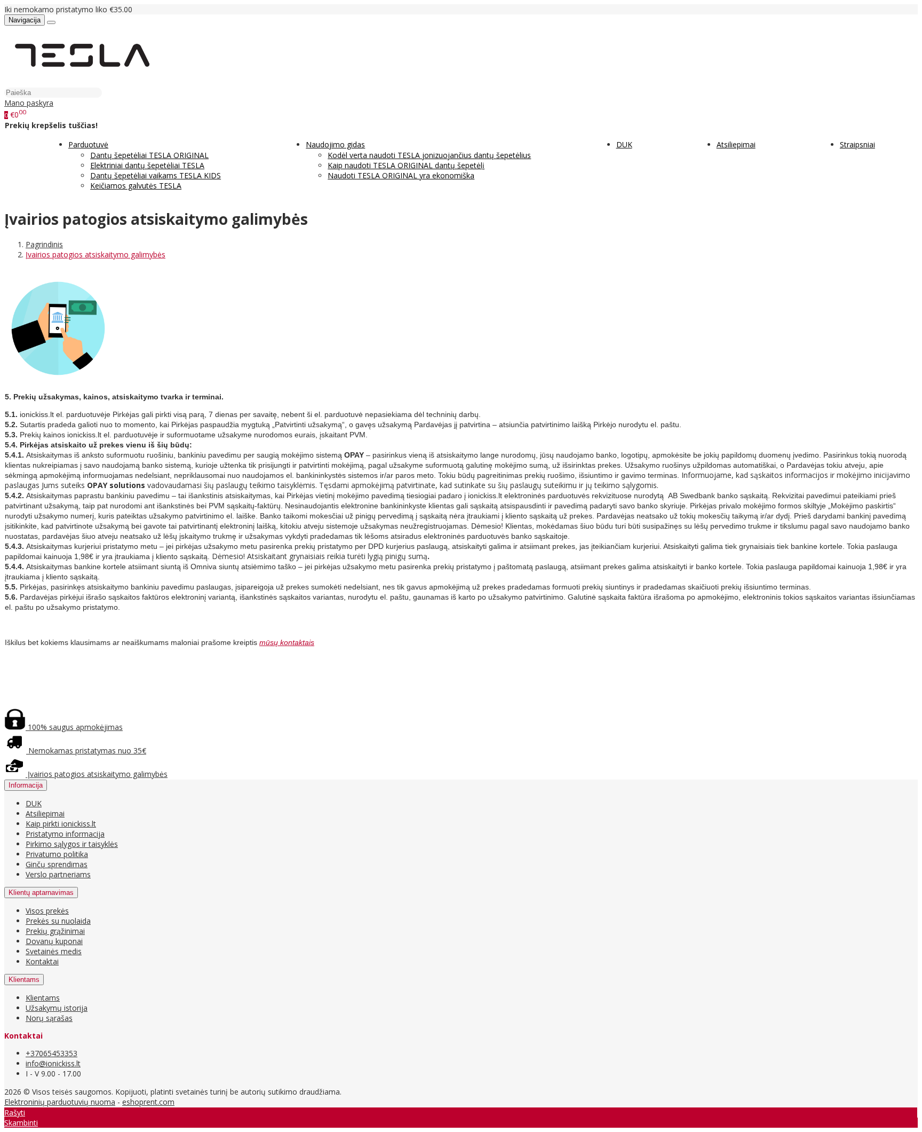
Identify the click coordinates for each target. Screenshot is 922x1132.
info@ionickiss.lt (53, 1063)
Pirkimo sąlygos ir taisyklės (72, 844)
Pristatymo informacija (65, 834)
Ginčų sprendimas (57, 864)
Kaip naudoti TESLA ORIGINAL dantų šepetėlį (406, 165)
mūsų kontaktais (286, 642)
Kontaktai (42, 961)
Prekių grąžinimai (55, 931)
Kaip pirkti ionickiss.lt (61, 824)
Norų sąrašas (49, 1018)
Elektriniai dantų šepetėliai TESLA (147, 165)
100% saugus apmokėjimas (74, 727)
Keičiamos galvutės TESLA (135, 185)
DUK (624, 144)
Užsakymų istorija (57, 1008)
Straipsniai (857, 144)
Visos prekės (47, 911)
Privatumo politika (57, 854)
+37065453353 (51, 1053)
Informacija (26, 785)
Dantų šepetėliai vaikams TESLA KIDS (155, 175)
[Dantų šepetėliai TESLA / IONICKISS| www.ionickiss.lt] (81, 82)
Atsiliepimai (736, 144)
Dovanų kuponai (54, 941)
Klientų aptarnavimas (41, 893)
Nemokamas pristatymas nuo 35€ (86, 750)
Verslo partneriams (58, 874)
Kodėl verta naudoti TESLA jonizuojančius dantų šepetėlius (429, 155)
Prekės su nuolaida (58, 921)
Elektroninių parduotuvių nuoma (59, 1102)
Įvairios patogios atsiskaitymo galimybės (97, 774)
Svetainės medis (54, 951)
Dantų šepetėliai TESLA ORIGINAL (149, 155)
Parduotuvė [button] (88, 144)
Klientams (24, 980)
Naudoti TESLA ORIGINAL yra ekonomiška (401, 175)
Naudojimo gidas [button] (335, 144)
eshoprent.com (148, 1102)
